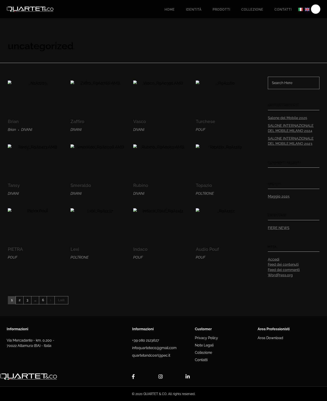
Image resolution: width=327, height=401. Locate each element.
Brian (13, 121)
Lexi (75, 249)
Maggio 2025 (279, 196)
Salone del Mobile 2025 (287, 118)
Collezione (252, 9)
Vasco (139, 121)
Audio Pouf (207, 249)
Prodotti (221, 9)
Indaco (140, 249)
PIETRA (15, 249)
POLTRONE (205, 193)
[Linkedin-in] (187, 376)
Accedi (273, 259)
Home (170, 9)
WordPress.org (280, 275)
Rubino (140, 185)
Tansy (14, 185)
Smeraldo (81, 185)
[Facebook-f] (133, 376)
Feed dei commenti (284, 270)
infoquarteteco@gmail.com (154, 348)
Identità (194, 9)
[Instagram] (160, 376)
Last (61, 300)
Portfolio (30, 31)
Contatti (283, 9)
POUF (200, 130)
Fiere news (278, 228)
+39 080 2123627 (145, 340)
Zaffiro (77, 121)
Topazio (204, 185)
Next (50, 300)
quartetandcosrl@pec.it (151, 355)
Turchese (205, 121)
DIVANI (26, 130)
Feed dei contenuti (283, 264)
